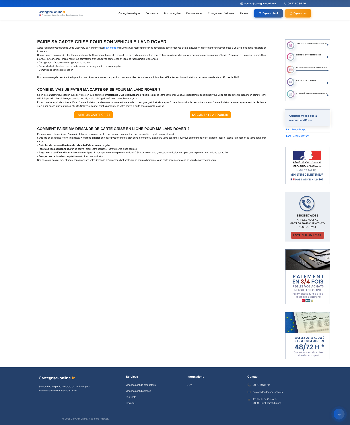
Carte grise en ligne (129, 13)
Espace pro (299, 13)
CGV (189, 384)
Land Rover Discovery (297, 135)
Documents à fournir (210, 114)
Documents (151, 13)
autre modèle (111, 47)
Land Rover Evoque (296, 129)
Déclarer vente (194, 13)
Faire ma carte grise (93, 114)
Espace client (270, 13)
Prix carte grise (172, 13)
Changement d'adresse (221, 13)
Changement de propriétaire (141, 384)
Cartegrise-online (57, 378)
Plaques (244, 13)
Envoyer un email (307, 235)
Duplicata (131, 396)
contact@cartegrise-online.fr (268, 391)
